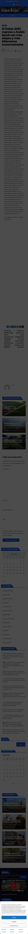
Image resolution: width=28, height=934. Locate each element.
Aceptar (14, 917)
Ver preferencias (14, 925)
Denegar (14, 921)
